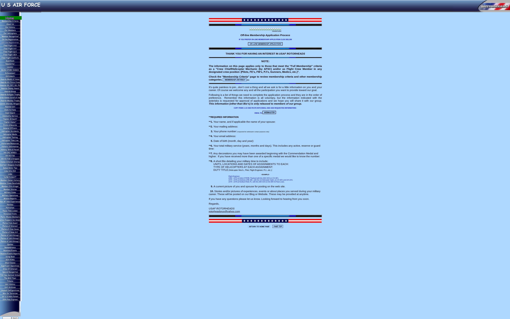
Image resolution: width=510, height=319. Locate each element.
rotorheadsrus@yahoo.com (224, 211)
